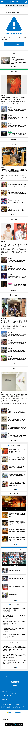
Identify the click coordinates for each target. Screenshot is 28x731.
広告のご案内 (4, 699)
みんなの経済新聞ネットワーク (14, 713)
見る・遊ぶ (12, 5)
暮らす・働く (21, 5)
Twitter (15, 685)
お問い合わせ (4, 697)
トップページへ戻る (14, 44)
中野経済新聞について (6, 691)
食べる (7, 5)
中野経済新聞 (14, 2)
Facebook (12, 685)
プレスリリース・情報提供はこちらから (10, 693)
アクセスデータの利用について (8, 695)
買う (17, 5)
